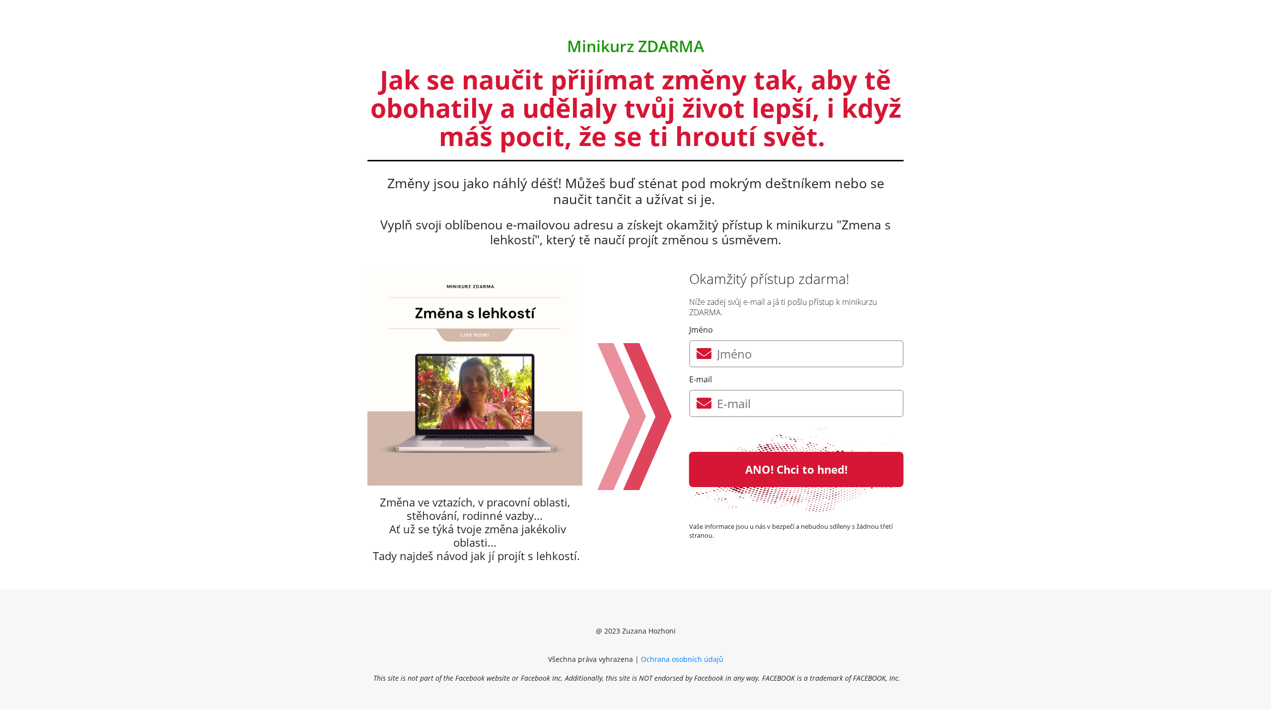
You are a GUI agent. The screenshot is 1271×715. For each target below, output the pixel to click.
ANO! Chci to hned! (796, 469)
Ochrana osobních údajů (683, 659)
